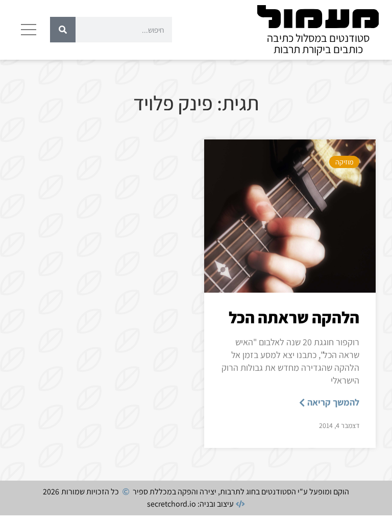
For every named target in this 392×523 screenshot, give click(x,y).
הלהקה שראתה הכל (294, 317)
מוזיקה (344, 162)
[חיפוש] (63, 29)
